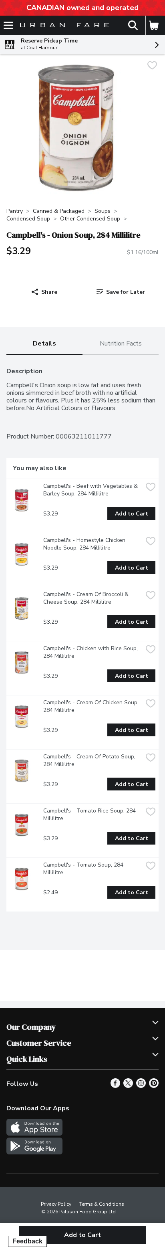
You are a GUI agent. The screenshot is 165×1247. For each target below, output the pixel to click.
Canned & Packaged (59, 211)
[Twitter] (128, 1085)
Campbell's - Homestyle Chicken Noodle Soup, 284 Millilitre (85, 544)
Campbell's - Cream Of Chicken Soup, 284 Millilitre (91, 706)
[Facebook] (115, 1085)
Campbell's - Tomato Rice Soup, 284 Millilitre (90, 814)
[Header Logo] (63, 25)
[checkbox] (152, 66)
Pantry (14, 211)
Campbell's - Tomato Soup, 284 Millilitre (84, 868)
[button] (132, 25)
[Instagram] (141, 1085)
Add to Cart (131, 513)
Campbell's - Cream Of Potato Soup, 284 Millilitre (90, 760)
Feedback (27, 1241)
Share (49, 292)
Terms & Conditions (101, 1204)
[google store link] (34, 1152)
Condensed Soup (28, 218)
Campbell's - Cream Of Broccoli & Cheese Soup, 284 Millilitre (86, 598)
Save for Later (125, 292)
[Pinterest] (154, 1085)
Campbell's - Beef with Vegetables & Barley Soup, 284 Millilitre (91, 489)
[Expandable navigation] (8, 25)
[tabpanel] (82, 636)
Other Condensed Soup (90, 218)
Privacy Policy (56, 1204)
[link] (120, 291)
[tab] (44, 344)
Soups (103, 211)
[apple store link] (34, 1133)
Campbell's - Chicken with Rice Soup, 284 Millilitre (91, 652)
